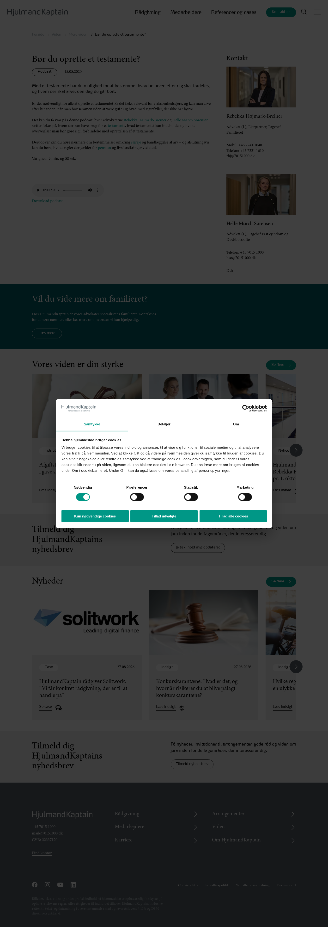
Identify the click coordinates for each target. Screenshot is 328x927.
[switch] (132, 495)
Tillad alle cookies (233, 516)
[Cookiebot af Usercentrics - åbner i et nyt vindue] (246, 408)
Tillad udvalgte (164, 516)
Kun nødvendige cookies (95, 516)
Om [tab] (236, 424)
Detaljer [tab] (164, 424)
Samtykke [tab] (92, 424)
